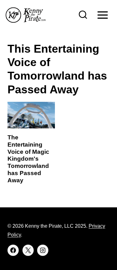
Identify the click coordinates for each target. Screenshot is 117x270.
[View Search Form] (83, 15)
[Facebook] (13, 250)
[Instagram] (42, 250)
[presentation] (31, 115)
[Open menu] (102, 15)
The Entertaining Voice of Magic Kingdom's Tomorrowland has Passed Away (28, 159)
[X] (28, 250)
